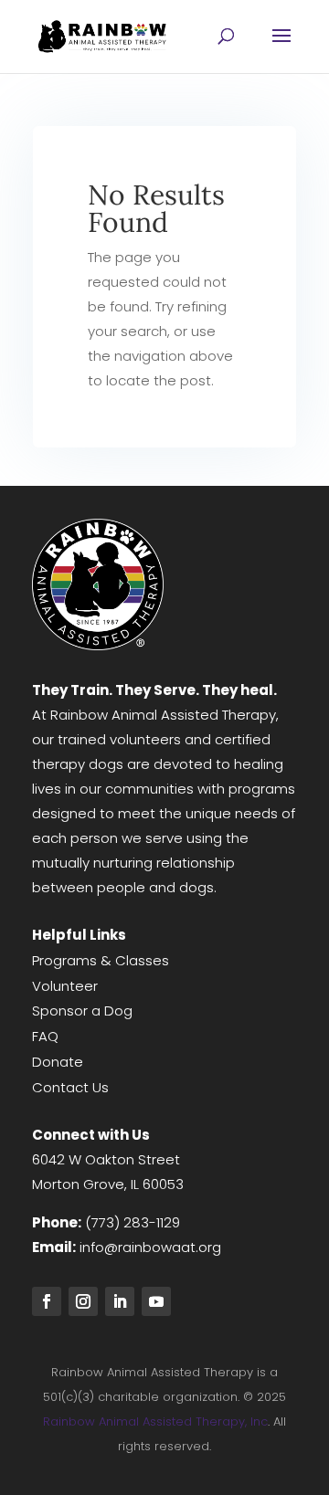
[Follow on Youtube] (156, 1301)
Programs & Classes (100, 960)
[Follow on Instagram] (83, 1301)
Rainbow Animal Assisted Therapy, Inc (155, 1421)
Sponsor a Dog (82, 1010)
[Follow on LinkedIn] (119, 1301)
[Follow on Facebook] (46, 1301)
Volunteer (65, 985)
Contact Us (70, 1087)
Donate (57, 1061)
